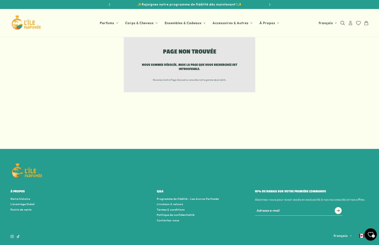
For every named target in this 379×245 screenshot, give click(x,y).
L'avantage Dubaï (23, 204)
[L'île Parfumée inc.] (26, 23)
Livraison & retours (170, 204)
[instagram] (12, 236)
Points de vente (21, 209)
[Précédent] (109, 4)
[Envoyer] (338, 210)
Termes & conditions (171, 209)
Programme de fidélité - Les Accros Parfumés (188, 198)
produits (221, 79)
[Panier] (366, 23)
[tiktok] (18, 236)
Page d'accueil (178, 79)
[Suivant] (270, 4)
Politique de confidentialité (176, 214)
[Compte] (350, 23)
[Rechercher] (342, 23)
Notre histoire (20, 198)
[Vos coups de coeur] (358, 23)
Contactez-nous (168, 220)
